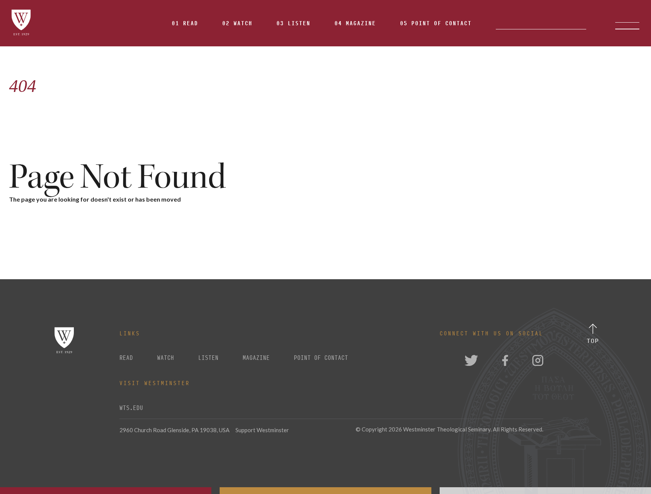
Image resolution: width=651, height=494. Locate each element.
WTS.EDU (131, 408)
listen (208, 358)
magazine (256, 358)
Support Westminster (262, 430)
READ (126, 358)
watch (165, 358)
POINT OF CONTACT (321, 358)
